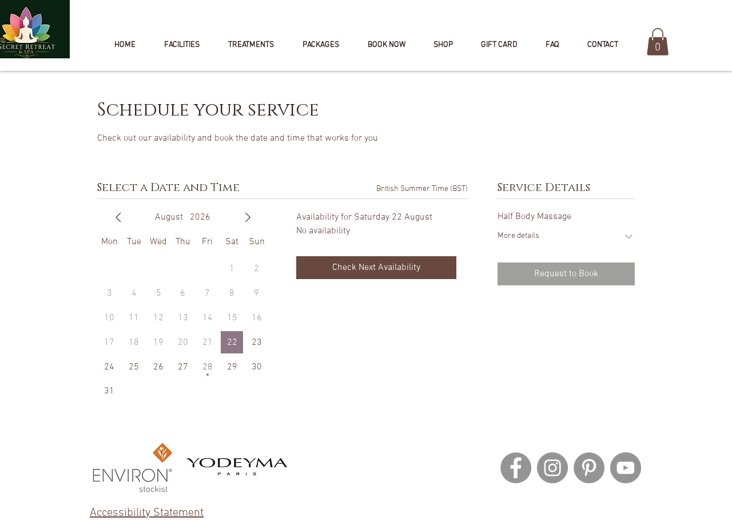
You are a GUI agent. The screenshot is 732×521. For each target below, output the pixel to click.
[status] (422, 189)
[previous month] (118, 217)
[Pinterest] (589, 467)
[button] (386, 45)
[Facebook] (515, 467)
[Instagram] (552, 467)
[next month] (247, 217)
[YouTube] (625, 467)
